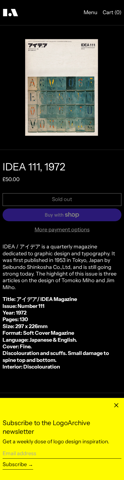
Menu (90, 12)
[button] (62, 87)
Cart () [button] (112, 12)
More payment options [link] (62, 229)
